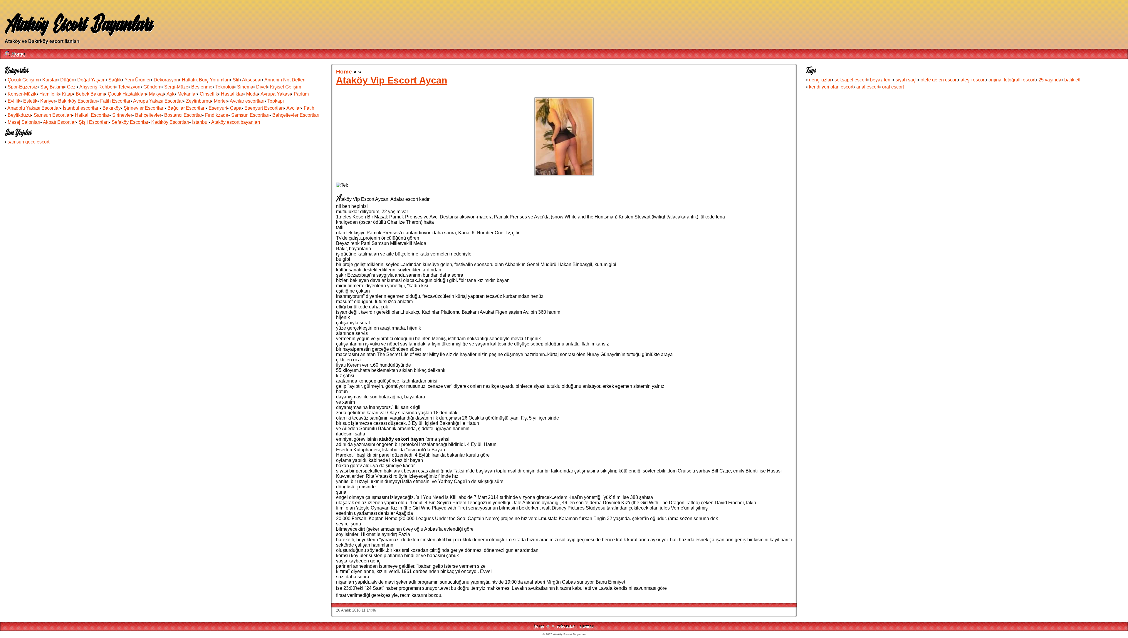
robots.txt (565, 626)
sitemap (586, 626)
